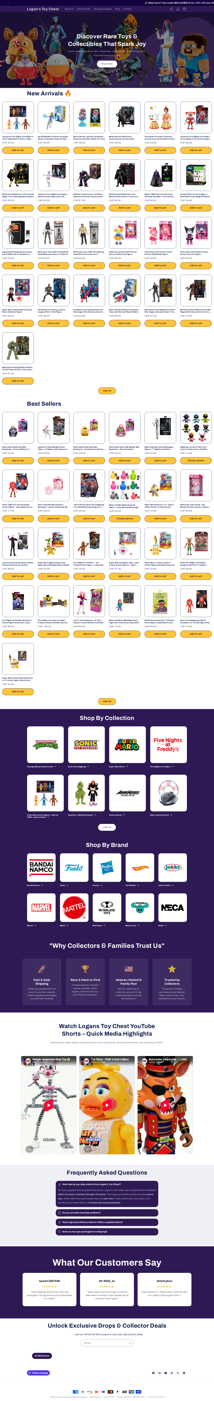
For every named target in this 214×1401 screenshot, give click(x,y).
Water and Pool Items (159, 815)
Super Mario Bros (117, 767)
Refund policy (95, 1397)
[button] (171, 9)
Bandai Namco (33, 885)
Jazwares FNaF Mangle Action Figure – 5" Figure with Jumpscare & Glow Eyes (53, 448)
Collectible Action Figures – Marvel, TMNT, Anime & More (43, 816)
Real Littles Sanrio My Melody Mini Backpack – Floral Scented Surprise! (124, 448)
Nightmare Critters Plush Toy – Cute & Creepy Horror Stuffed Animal (194, 448)
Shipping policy (139, 1397)
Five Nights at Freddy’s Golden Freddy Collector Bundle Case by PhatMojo (52, 621)
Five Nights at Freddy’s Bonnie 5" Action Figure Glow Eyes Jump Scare (17, 621)
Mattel (63, 926)
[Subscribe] (130, 1343)
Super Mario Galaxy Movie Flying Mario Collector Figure (17, 311)
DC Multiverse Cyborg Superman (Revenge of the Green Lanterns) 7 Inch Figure (88, 311)
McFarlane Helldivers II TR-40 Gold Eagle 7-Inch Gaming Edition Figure (18, 195)
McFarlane (97, 926)
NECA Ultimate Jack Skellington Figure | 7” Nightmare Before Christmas (159, 448)
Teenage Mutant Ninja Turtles (40, 767)
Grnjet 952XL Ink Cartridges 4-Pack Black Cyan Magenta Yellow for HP (195, 195)
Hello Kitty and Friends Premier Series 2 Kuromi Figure (194, 253)
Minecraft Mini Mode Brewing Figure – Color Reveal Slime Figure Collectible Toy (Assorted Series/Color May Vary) (124, 506)
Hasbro (96, 885)
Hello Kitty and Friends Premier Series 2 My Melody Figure (159, 253)
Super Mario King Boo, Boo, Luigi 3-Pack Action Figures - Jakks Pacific (123, 564)
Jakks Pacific (164, 885)
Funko (62, 885)
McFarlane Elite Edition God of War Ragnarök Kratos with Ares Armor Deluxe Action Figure (195, 311)
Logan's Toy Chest (63, 1397)
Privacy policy (109, 1397)
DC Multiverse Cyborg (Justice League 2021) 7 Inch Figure (51, 311)
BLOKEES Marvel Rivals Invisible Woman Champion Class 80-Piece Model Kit (53, 138)
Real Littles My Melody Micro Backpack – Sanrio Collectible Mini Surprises (53, 506)
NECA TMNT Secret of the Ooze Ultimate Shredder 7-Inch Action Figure (159, 195)
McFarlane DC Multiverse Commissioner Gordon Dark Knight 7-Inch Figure (121, 138)
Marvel (30, 926)
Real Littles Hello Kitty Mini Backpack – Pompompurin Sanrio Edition (88, 448)
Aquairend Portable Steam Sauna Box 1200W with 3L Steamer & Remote (17, 253)
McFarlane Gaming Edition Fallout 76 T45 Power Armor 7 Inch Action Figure (17, 368)
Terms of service (123, 1397)
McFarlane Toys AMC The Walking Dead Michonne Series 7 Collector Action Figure (53, 253)
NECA (161, 926)
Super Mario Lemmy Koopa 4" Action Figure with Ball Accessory (160, 564)
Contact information (156, 1397)
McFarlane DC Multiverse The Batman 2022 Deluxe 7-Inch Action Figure (124, 195)
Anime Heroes (115, 815)
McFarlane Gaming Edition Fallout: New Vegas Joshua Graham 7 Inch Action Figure (160, 311)
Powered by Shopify (79, 1397)
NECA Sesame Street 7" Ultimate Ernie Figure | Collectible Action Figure (159, 621)
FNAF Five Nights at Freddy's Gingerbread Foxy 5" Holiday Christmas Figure (193, 564)
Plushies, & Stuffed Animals (80, 815)
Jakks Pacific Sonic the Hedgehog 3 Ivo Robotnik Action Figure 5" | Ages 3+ (88, 506)
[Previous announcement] (8, 3)
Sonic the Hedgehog (77, 767)
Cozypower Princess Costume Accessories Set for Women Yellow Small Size (160, 138)
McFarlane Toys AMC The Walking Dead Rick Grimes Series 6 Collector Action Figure (88, 253)
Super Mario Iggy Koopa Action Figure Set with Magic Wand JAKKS (53, 564)
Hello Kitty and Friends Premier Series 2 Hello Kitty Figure (123, 253)
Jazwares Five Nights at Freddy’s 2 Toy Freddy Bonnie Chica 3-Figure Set (17, 138)
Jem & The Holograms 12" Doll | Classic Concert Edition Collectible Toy (89, 621)
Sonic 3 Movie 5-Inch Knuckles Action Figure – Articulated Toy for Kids (17, 506)
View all (107, 391)
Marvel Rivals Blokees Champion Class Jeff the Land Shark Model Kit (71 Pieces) (124, 311)
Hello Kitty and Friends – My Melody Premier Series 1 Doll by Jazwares (194, 506)
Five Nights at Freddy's (160, 767)
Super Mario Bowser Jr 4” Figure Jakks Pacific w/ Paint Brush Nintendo (159, 506)
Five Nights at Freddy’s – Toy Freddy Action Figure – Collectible (88, 564)
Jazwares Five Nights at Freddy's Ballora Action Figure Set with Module (53, 195)
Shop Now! (107, 64)
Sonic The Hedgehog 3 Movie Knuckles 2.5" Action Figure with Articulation (194, 621)
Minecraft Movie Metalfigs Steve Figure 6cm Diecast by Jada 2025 (124, 621)
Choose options (196, 461)
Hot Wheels (130, 885)
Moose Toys (130, 926)
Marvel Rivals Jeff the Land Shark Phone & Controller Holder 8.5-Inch (89, 138)
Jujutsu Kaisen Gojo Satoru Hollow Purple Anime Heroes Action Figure (17, 564)
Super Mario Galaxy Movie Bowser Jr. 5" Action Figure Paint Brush (17, 679)
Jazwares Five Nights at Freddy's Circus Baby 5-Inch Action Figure (195, 138)
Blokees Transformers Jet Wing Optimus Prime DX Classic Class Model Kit (88, 195)
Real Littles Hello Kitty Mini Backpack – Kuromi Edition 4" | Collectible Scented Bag (16, 448)
